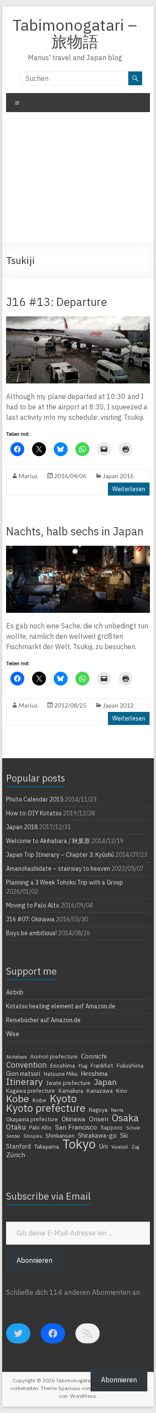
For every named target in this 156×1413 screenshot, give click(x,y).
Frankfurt (102, 1065)
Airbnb (14, 992)
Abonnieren (34, 1260)
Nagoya (98, 1109)
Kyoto (63, 1098)
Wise (12, 1034)
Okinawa (73, 1119)
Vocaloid (119, 1147)
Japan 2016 (118, 476)
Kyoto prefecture (45, 1108)
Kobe (17, 1098)
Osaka (125, 1118)
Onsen (98, 1119)
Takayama (46, 1146)
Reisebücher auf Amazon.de (43, 1020)
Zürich (15, 1155)
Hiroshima (94, 1074)
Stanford (18, 1146)
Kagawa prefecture (30, 1090)
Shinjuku (32, 1136)
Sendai (13, 1136)
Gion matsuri (23, 1074)
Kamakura (70, 1090)
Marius (28, 476)
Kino (121, 1090)
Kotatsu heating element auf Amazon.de (60, 1006)
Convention (26, 1065)
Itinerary (24, 1081)
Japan (105, 1082)
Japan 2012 (118, 705)
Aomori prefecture (54, 1056)
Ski (124, 1135)
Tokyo (79, 1144)
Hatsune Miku (61, 1073)
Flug (82, 1066)
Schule (133, 1128)
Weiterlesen (128, 489)
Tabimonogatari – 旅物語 (75, 33)
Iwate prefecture (68, 1082)
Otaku (16, 1127)
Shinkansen (60, 1135)
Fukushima (130, 1065)
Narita (117, 1110)
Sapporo (112, 1127)
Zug (135, 1147)
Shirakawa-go (97, 1135)
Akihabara (16, 1057)
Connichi (94, 1056)
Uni (103, 1146)
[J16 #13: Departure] (78, 320)
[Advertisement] (78, 181)
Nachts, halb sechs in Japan (74, 531)
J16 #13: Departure (56, 301)
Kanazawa (100, 1090)
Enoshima (62, 1065)
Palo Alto (40, 1127)
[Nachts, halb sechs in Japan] (78, 550)
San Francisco (76, 1127)
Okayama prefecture (32, 1119)
